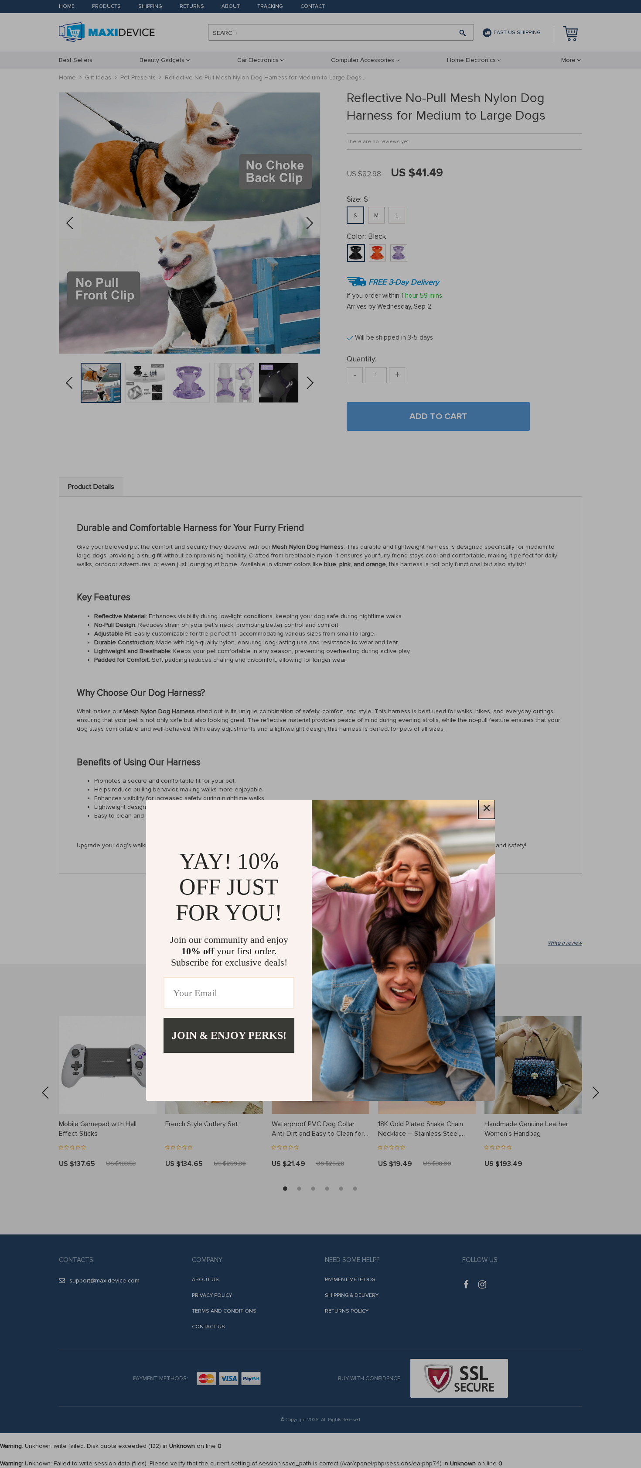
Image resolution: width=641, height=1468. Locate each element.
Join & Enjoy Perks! (229, 1035)
